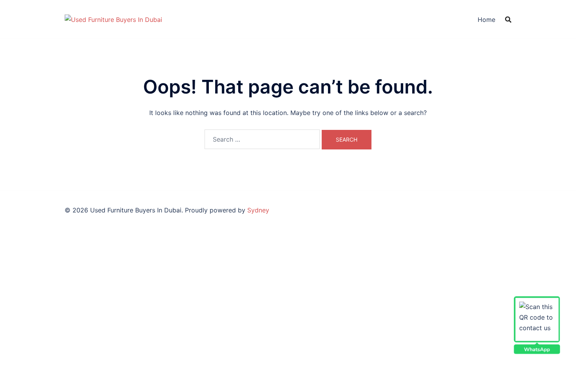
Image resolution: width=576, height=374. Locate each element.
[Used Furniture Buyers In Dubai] (113, 19)
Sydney (258, 210)
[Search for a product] (508, 19)
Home (486, 19)
